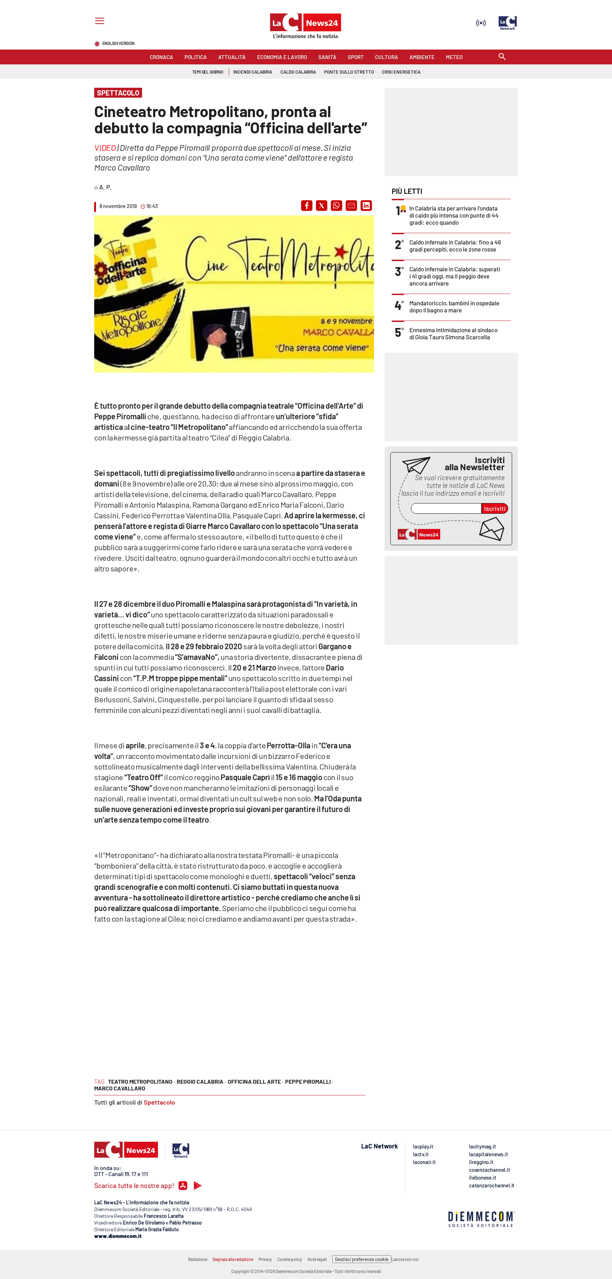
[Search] (502, 57)
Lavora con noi (405, 1259)
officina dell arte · (255, 1081)
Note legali (317, 1259)
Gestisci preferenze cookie (362, 1259)
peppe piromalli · (309, 1081)
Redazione (197, 1259)
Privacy (265, 1259)
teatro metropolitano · (141, 1081)
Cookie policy (289, 1259)
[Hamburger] (98, 22)
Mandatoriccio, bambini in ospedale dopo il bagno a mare (454, 306)
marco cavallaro (119, 1088)
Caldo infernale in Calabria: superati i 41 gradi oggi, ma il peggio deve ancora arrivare (454, 276)
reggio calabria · (201, 1081)
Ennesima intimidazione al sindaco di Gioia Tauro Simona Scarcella (453, 333)
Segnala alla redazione (232, 1259)
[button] (306, 205)
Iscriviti (495, 508)
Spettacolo (159, 1102)
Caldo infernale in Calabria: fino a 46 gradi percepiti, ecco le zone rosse (455, 245)
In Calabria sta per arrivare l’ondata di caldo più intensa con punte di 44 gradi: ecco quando (454, 215)
